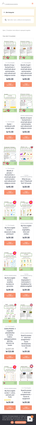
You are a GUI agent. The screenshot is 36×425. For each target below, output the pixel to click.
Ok (12, 422)
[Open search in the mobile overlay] (18, 20)
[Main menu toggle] (32, 3)
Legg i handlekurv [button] (10, 84)
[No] (34, 419)
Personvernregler (20, 422)
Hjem (4, 30)
